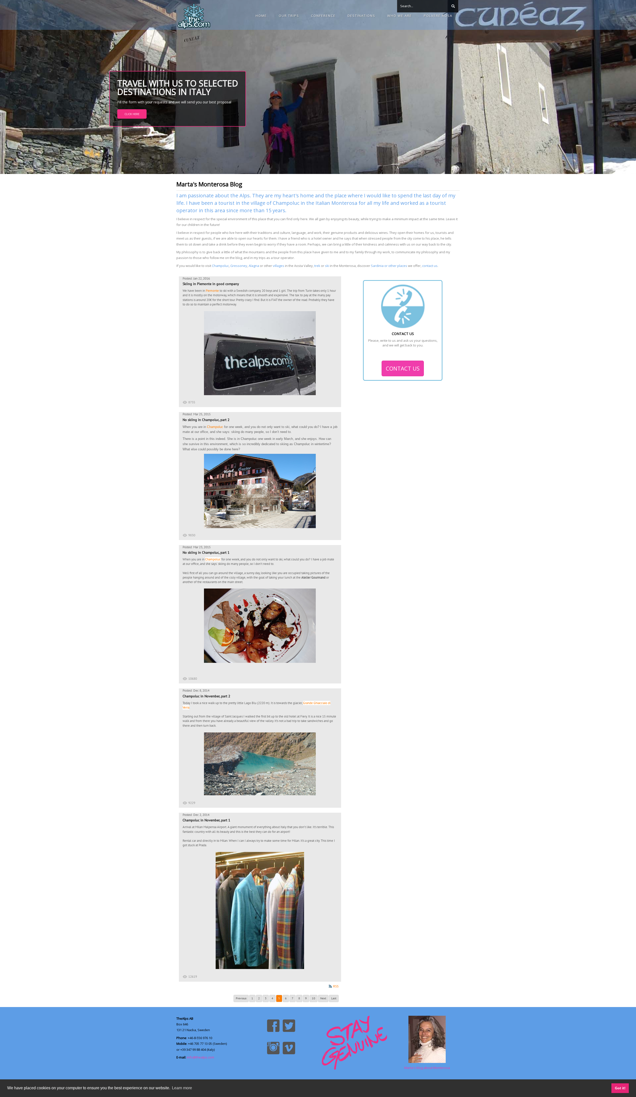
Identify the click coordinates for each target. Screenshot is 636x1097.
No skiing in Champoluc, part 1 (206, 552)
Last (333, 998)
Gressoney (238, 265)
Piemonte (212, 291)
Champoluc (220, 265)
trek (317, 265)
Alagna (254, 265)
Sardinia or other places (389, 265)
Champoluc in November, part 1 (206, 820)
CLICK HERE (131, 114)
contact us (429, 265)
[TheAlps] (194, 15)
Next (323, 998)
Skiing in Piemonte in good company (211, 284)
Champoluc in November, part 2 (206, 696)
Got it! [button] (620, 1088)
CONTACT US (403, 368)
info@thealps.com (200, 1057)
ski (327, 265)
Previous (241, 998)
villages (278, 265)
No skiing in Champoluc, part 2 (206, 420)
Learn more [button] (182, 1088)
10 (313, 998)
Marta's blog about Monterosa (427, 1067)
